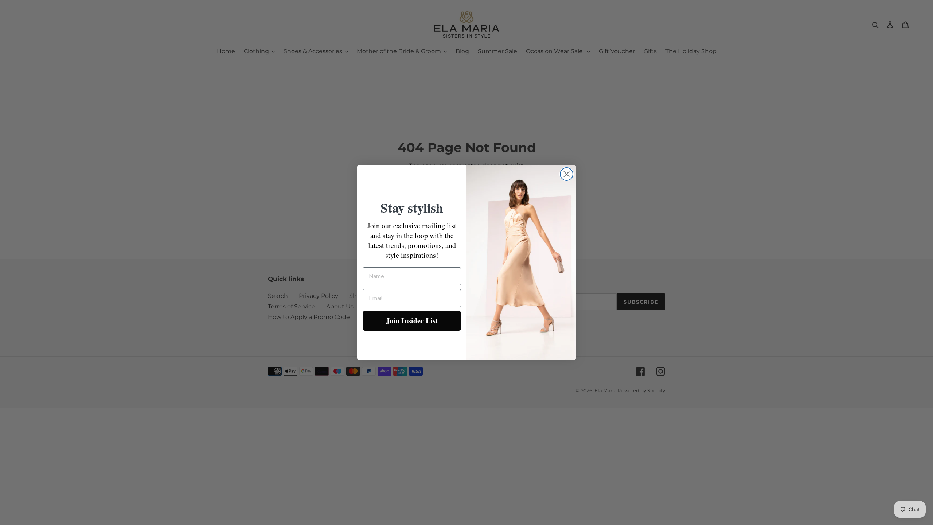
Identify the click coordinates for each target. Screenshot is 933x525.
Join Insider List (412, 320)
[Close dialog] (566, 174)
